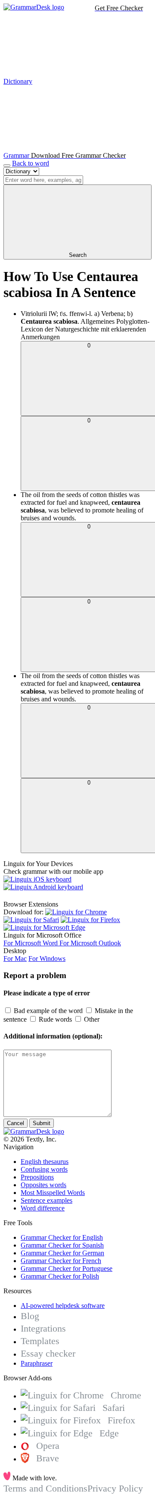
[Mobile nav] (6, 165)
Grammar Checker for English (62, 1237)
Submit (41, 1123)
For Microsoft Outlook (90, 943)
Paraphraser (37, 1363)
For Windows (46, 958)
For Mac (15, 958)
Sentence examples (46, 1200)
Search (78, 255)
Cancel (15, 1123)
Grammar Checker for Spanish (62, 1245)
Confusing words (44, 1169)
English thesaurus (44, 1161)
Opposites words (43, 1184)
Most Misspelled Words (53, 1192)
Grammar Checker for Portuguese (66, 1268)
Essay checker (48, 1353)
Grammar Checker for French (61, 1260)
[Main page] (33, 7)
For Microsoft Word (31, 943)
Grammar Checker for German (62, 1253)
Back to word (30, 163)
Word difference (43, 1208)
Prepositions (37, 1177)
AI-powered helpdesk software (63, 1305)
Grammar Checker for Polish (60, 1276)
